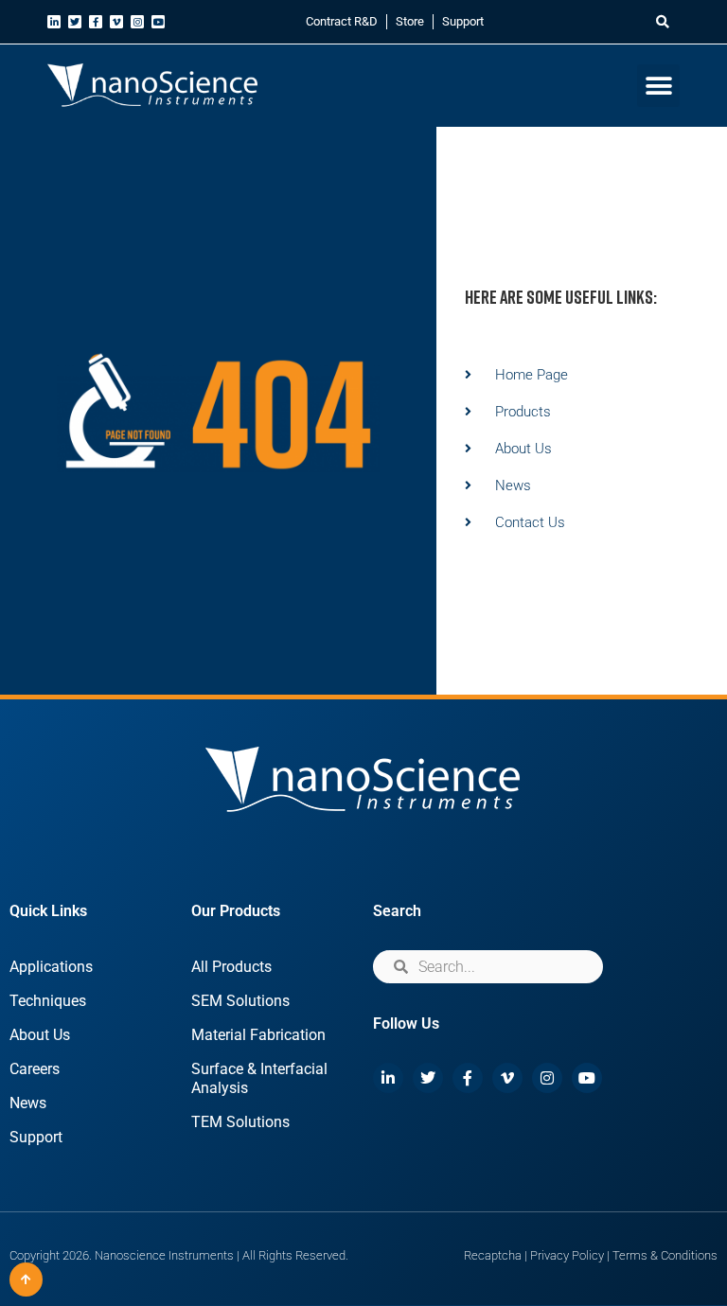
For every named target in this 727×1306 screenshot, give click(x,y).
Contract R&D (342, 21)
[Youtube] (158, 21)
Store (410, 21)
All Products (231, 967)
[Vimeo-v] (116, 21)
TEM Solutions (240, 1122)
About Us (39, 1035)
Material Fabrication (258, 1035)
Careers (34, 1069)
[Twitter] (74, 21)
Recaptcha (493, 1255)
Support (463, 21)
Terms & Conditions (665, 1255)
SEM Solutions (240, 1001)
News (27, 1103)
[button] (663, 22)
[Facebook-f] (95, 21)
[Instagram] (137, 21)
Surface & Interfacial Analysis (259, 1078)
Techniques (47, 1001)
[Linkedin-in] (54, 21)
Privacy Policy (567, 1255)
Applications (51, 967)
